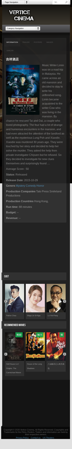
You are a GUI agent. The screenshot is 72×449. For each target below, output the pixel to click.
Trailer (25, 42)
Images (49, 42)
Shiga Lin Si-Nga (33, 315)
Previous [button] (5, 301)
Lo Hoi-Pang (53, 315)
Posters (38, 42)
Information (12, 42)
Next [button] (64, 301)
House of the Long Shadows (34, 366)
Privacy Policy (22, 438)
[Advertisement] (36, 403)
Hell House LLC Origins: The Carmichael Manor (13, 368)
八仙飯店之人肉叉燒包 (56, 366)
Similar (10, 51)
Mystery (20, 185)
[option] (14, 301)
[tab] (12, 42)
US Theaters (48, 438)
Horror (40, 185)
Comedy (31, 185)
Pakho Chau (11, 315)
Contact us (36, 438)
